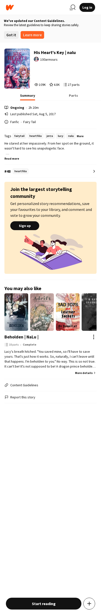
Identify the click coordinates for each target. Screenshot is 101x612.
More (80, 136)
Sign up (25, 225)
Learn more (32, 35)
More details (84, 373)
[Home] (36, 7)
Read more (11, 158)
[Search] (73, 7)
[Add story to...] (89, 604)
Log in (87, 7)
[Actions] (94, 337)
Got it (11, 35)
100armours (49, 59)
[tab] (27, 96)
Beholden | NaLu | (21, 337)
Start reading (44, 603)
